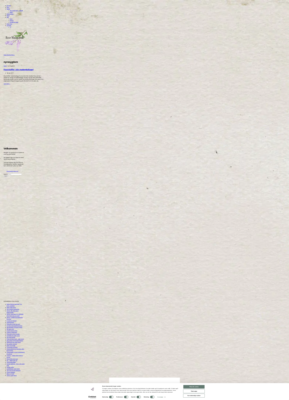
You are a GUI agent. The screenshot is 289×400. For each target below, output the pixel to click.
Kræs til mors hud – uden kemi (15, 339)
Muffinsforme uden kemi (14, 342)
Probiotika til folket (12, 347)
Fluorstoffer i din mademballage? (19, 69)
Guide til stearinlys (12, 332)
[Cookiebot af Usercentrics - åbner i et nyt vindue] (92, 397)
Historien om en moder (13, 334)
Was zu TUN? (10, 374)
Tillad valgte (194, 391)
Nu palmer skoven (12, 344)
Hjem (5, 66)
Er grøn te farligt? (12, 321)
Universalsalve (11, 372)
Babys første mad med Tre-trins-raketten (14, 305)
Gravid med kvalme (12, 331)
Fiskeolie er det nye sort (13, 324)
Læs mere (7, 84)
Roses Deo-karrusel (12, 359)
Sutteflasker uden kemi (13, 369)
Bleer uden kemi (11, 307)
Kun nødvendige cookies (193, 395)
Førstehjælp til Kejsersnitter (14, 327)
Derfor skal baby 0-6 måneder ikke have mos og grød (15, 315)
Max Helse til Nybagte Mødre (15, 341)
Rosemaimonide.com (12, 171)
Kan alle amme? (11, 337)
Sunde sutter (10, 367)
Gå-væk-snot (10, 329)
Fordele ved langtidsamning (14, 326)
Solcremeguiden (11, 362)
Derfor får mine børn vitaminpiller (13, 311)
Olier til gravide (11, 345)
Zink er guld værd (12, 375)
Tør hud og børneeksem (13, 370)
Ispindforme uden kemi (13, 336)
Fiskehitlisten (10, 322)
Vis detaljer (160, 397)
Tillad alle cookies (194, 386)
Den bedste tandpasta (13, 309)
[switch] (126, 397)
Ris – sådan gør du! (12, 360)
